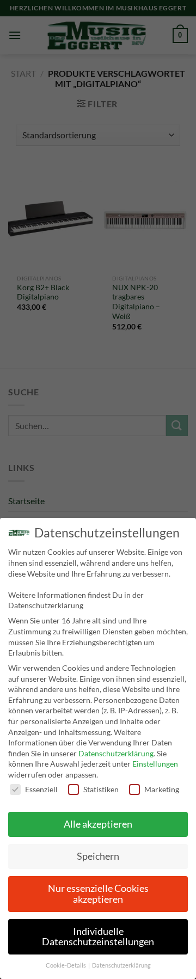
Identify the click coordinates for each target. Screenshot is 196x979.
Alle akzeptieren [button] (98, 824)
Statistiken (101, 789)
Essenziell (41, 789)
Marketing (161, 789)
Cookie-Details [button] (66, 965)
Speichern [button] (98, 856)
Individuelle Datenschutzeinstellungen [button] (98, 937)
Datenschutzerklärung (116, 753)
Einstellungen (155, 763)
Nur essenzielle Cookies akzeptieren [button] (98, 894)
